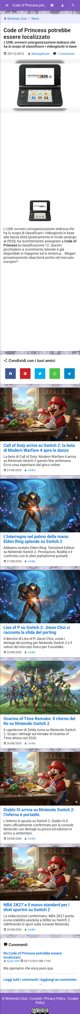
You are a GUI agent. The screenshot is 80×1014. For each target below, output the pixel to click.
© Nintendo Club (14, 998)
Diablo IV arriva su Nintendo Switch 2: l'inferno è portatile (39, 812)
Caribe (31, 470)
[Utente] (62, 5)
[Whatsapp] (55, 373)
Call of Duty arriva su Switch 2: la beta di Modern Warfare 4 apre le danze (39, 448)
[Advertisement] (40, 156)
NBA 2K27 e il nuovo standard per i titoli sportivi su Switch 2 (36, 907)
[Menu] (7, 5)
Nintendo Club (17, 18)
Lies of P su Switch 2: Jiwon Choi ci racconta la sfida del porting (36, 630)
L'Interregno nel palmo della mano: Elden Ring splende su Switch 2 (36, 539)
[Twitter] (40, 373)
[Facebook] (52, 5)
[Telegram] (69, 373)
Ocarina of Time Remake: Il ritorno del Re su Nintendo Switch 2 (39, 721)
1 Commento (66, 54)
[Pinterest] (25, 373)
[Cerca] (73, 5)
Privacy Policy (54, 998)
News (35, 18)
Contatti (36, 998)
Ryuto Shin (13, 961)
